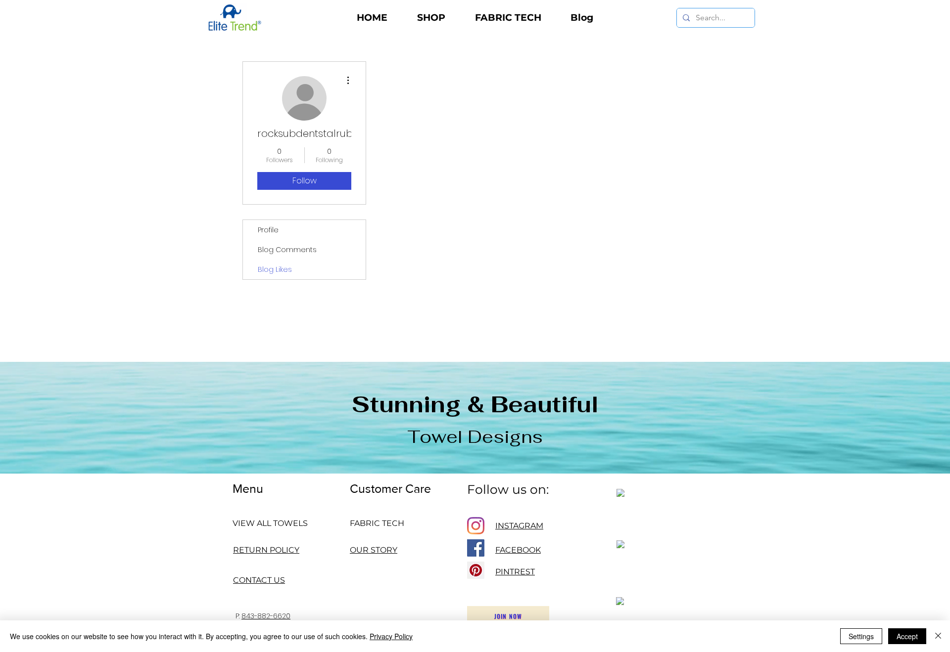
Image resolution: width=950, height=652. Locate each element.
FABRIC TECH (377, 523)
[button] (431, 18)
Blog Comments (287, 250)
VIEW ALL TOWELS (270, 523)
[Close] (938, 636)
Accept (907, 636)
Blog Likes (275, 269)
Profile (268, 230)
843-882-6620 (265, 616)
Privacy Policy (391, 636)
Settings (861, 636)
